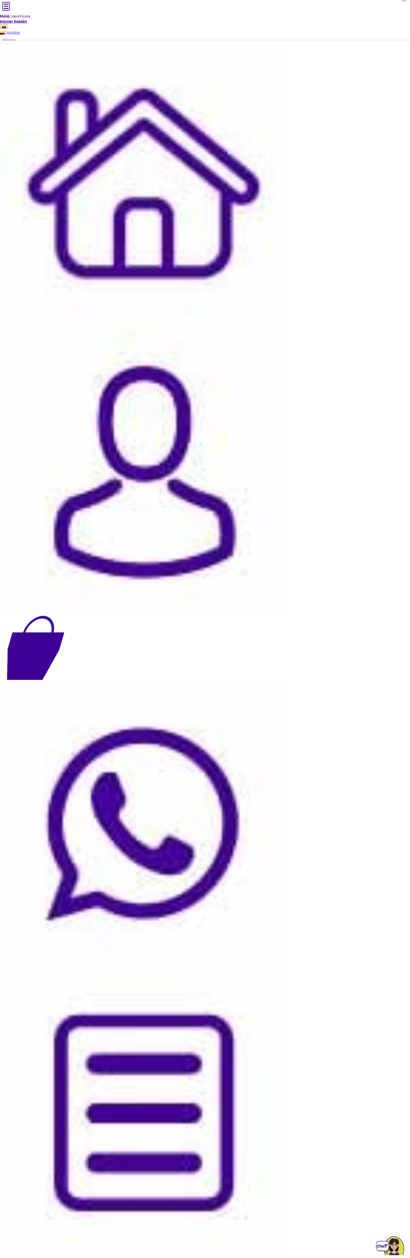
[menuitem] (10, 32)
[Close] (403, 0)
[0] (35, 647)
